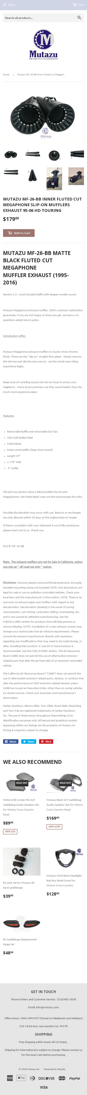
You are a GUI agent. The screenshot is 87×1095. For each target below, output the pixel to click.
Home (6, 74)
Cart (81, 5)
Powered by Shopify (54, 1069)
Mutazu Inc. (34, 1069)
